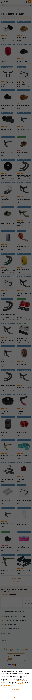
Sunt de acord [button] (16, 689)
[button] (22, 682)
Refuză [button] (16, 697)
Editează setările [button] (16, 694)
